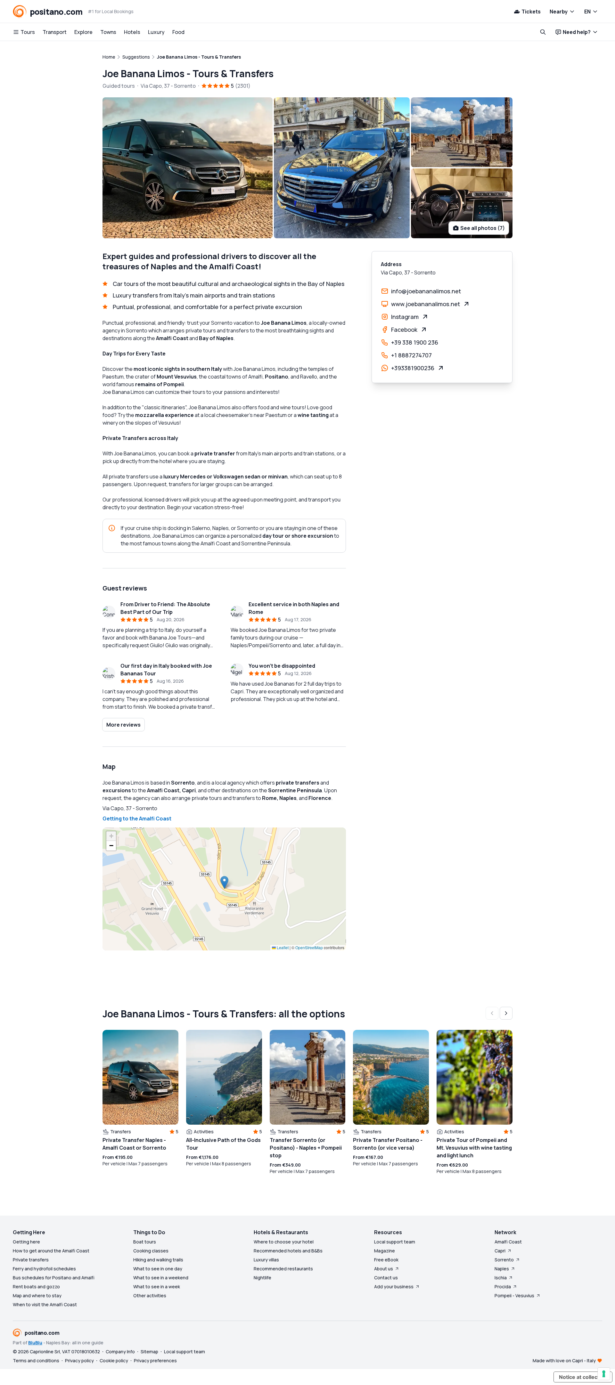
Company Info (120, 1351)
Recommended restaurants (283, 1269)
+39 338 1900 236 (414, 342)
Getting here (26, 1242)
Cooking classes (150, 1251)
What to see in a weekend (160, 1278)
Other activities (149, 1295)
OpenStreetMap (309, 947)
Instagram (405, 317)
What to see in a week (156, 1286)
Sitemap (149, 1351)
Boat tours (144, 1242)
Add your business (394, 1286)
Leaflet (282, 947)
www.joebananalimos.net (425, 304)
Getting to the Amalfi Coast (136, 818)
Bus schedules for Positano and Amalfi (53, 1278)
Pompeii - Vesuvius (514, 1295)
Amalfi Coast (508, 1242)
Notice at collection (583, 1377)
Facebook (404, 329)
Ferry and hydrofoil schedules (44, 1269)
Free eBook (386, 1260)
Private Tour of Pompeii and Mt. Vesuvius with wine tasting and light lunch (474, 1148)
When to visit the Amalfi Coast (45, 1304)
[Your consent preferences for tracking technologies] (604, 1374)
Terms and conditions (36, 1360)
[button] (224, 882)
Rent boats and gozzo (36, 1286)
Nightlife (262, 1278)
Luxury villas (266, 1260)
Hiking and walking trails (158, 1260)
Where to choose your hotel (284, 1242)
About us (383, 1269)
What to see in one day (157, 1269)
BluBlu (35, 1343)
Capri (500, 1251)
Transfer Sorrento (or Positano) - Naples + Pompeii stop (306, 1148)
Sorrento (504, 1260)
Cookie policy (114, 1360)
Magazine (384, 1251)
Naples (502, 1269)
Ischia (501, 1278)
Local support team (394, 1242)
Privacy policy (79, 1360)
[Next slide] (506, 1013)
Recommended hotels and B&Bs (288, 1251)
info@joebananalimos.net (426, 291)
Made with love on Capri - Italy (564, 1360)
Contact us (386, 1278)
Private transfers (31, 1260)
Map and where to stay (37, 1295)
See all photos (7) (482, 228)
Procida (503, 1286)
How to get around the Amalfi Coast (51, 1251)
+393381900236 (412, 368)
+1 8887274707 (411, 355)
